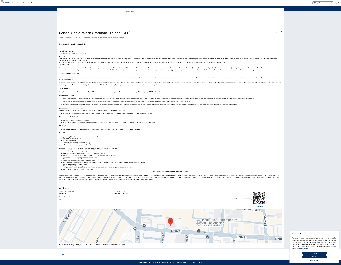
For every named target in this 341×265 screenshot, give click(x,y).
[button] (170, 226)
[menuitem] (5, 3)
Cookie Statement (302, 248)
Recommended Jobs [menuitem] (30, 3)
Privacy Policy (182, 262)
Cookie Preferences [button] (195, 262)
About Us (62, 255)
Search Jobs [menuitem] (16, 3)
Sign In (337, 3)
